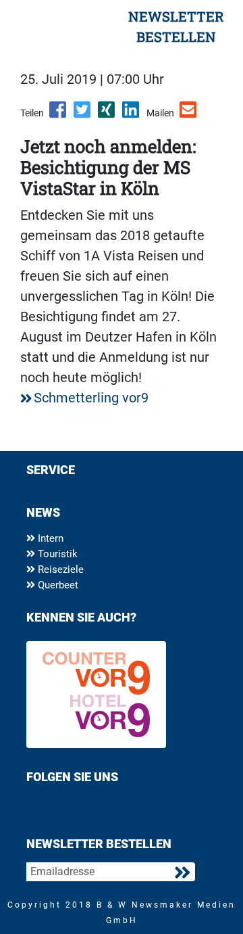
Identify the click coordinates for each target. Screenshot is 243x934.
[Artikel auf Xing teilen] (107, 114)
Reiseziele (59, 569)
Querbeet (56, 585)
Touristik (56, 554)
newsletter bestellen (176, 26)
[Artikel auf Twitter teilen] (83, 114)
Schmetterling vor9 (91, 398)
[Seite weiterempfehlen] (189, 114)
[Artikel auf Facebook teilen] (58, 114)
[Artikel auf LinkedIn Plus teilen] (131, 114)
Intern (49, 538)
